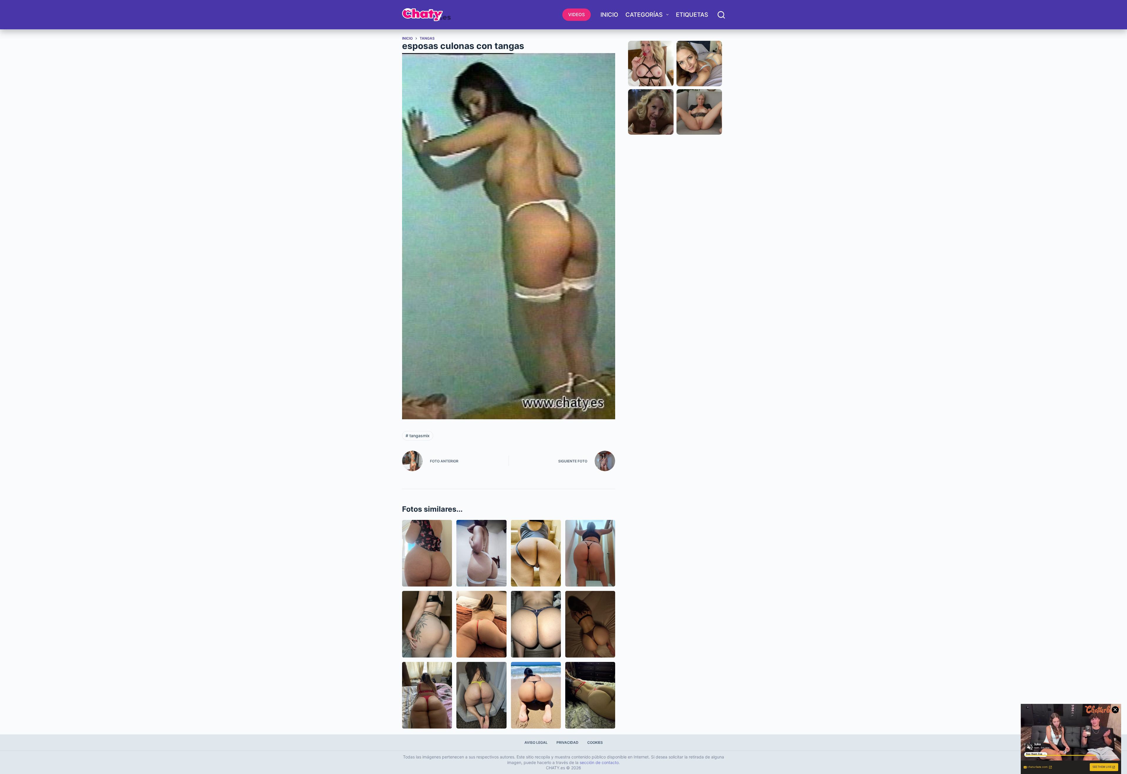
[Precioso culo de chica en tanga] (427, 624)
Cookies (595, 742)
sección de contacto (599, 762)
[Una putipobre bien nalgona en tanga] (481, 553)
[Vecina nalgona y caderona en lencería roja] (427, 695)
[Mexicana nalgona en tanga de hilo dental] (590, 553)
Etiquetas (692, 14)
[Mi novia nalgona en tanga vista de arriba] (590, 624)
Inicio (609, 14)
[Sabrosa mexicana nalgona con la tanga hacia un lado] (536, 553)
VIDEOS (576, 14)
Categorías (644, 14)
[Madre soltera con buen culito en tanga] (481, 624)
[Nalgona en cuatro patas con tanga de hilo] (536, 624)
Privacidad (567, 742)
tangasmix (418, 435)
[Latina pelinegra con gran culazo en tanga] (481, 695)
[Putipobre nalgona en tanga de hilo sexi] (590, 695)
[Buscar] (721, 14)
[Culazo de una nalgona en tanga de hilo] (427, 553)
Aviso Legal (536, 742)
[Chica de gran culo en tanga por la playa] (536, 695)
